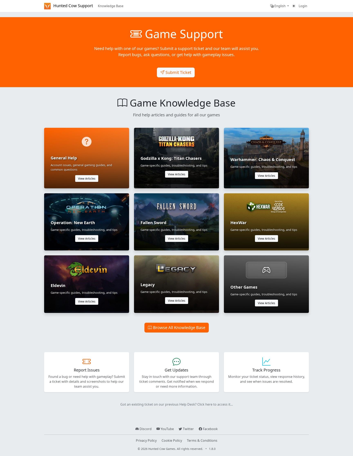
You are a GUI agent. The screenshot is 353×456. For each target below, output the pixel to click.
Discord (145, 429)
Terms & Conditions (202, 440)
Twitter (188, 429)
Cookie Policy (172, 440)
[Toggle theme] (293, 6)
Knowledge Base (110, 6)
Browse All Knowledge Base (178, 327)
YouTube (167, 429)
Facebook (210, 429)
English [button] (280, 6)
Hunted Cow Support (72, 5)
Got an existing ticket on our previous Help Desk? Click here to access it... (176, 404)
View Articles (86, 178)
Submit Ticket (177, 72)
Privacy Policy (146, 440)
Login (303, 6)
